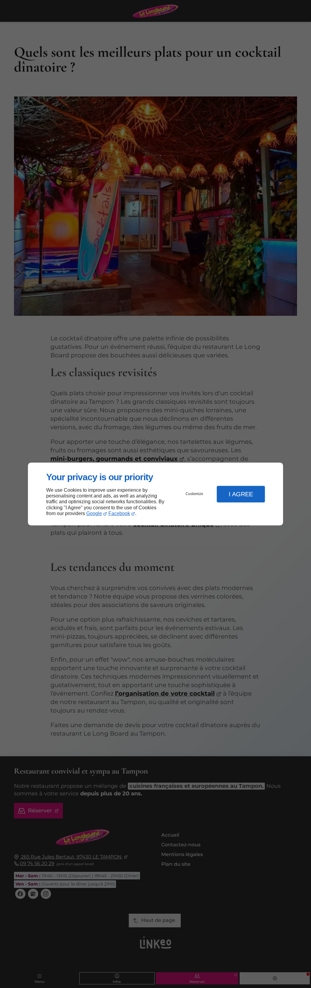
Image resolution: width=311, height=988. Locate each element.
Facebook (119, 513)
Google (94, 513)
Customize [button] (194, 494)
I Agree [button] (241, 494)
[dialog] (155, 494)
